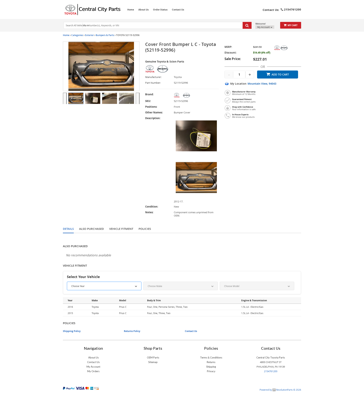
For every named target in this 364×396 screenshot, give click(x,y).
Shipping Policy (72, 331)
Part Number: (153, 82)
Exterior (89, 35)
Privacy (211, 371)
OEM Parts (153, 357)
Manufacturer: (153, 77)
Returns (211, 362)
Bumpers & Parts (105, 35)
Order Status (160, 9)
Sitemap (153, 362)
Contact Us (178, 9)
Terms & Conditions (211, 357)
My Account (263, 27)
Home (130, 9)
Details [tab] (68, 229)
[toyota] (196, 95)
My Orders (93, 371)
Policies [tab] (145, 229)
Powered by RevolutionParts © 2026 (280, 389)
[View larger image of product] (75, 98)
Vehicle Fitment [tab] (121, 229)
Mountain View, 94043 (262, 83)
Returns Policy (132, 331)
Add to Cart (280, 74)
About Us (143, 9)
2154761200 (270, 371)
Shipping (211, 366)
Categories (77, 35)
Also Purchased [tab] (91, 229)
